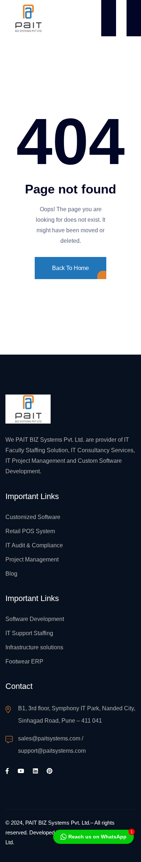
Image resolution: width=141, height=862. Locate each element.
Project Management (32, 559)
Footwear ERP (24, 661)
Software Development (34, 619)
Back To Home (70, 268)
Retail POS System (30, 531)
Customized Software (32, 517)
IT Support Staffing (29, 633)
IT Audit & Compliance (34, 545)
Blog (11, 574)
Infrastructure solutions (34, 647)
